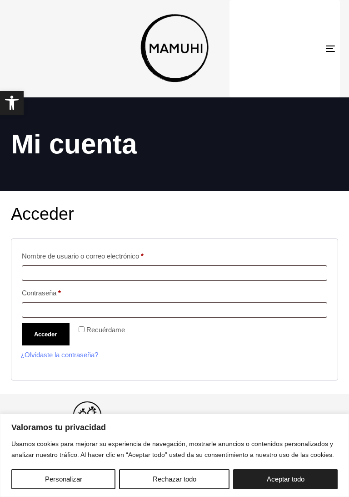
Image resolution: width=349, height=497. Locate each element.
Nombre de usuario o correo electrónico (98, 254)
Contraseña (57, 291)
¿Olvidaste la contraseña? (59, 355)
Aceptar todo (285, 479)
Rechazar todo (174, 479)
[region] (174, 455)
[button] (12, 103)
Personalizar (63, 479)
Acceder (45, 334)
